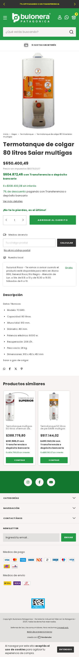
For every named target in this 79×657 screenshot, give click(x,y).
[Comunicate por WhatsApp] (66, 18)
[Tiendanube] (39, 638)
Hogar (14, 134)
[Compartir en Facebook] (10, 369)
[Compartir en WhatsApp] (4, 369)
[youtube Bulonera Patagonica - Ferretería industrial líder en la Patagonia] (51, 482)
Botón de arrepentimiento (39, 632)
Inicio (5, 134)
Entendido (65, 649)
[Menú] (6, 17)
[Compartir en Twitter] (15, 369)
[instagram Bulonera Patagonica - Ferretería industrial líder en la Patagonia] (28, 482)
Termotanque (27, 134)
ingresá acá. (63, 627)
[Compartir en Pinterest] (22, 369)
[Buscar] (71, 32)
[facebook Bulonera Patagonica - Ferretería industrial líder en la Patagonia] (39, 482)
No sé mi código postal (17, 250)
